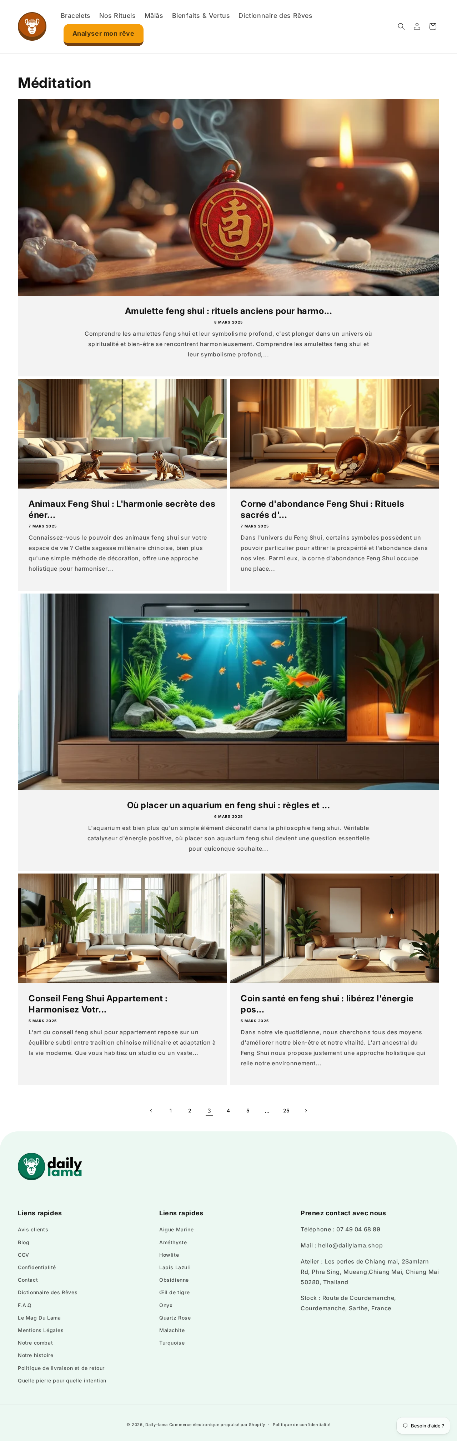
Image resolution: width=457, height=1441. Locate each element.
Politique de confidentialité (302, 1424)
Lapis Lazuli (175, 1267)
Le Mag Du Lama (39, 1318)
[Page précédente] (151, 1111)
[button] (401, 26)
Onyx (165, 1305)
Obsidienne (174, 1280)
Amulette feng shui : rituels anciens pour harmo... (228, 311)
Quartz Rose (175, 1318)
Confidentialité (37, 1267)
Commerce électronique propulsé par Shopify (217, 1424)
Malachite (172, 1330)
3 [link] (209, 1110)
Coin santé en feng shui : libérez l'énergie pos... (327, 1004)
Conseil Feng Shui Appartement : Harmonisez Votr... (98, 1004)
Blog (23, 1242)
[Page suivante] (305, 1111)
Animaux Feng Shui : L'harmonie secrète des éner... (122, 509)
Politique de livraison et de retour (61, 1368)
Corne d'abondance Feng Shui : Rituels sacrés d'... (322, 509)
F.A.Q (25, 1305)
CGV (23, 1255)
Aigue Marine (176, 1229)
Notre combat (35, 1343)
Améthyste (173, 1242)
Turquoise (172, 1343)
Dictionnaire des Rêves (47, 1292)
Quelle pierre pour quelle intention (62, 1380)
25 (286, 1110)
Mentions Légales (41, 1330)
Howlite (169, 1255)
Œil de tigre (174, 1292)
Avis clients (33, 1229)
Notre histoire (35, 1355)
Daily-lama (156, 1424)
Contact (28, 1280)
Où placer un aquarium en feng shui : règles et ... (228, 805)
